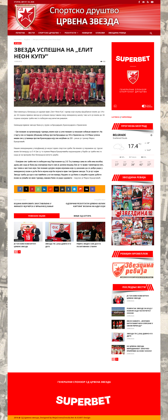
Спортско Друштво (48, 33)
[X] (26, 189)
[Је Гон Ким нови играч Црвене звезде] (28, 232)
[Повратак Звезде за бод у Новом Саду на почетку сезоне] (118, 311)
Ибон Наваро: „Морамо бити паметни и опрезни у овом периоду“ (140, 323)
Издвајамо (19, 240)
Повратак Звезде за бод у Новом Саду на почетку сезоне (139, 310)
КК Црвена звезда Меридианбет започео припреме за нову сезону (139, 348)
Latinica (115, 117)
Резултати (70, 33)
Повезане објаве (36, 216)
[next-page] (19, 251)
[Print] (62, 189)
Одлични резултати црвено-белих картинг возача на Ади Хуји (85, 205)
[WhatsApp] (38, 189)
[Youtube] (152, 2)
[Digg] (86, 189)
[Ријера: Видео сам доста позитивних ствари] (91, 232)
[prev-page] (15, 251)
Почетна (20, 33)
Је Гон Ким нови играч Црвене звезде (138, 297)
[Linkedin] (44, 189)
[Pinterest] (32, 189)
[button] (151, 33)
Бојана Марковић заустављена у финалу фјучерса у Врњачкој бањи (33, 205)
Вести (31, 33)
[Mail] (143, 2)
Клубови (100, 33)
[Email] (56, 189)
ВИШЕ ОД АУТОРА (82, 216)
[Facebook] (139, 2)
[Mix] (80, 189)
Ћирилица (126, 117)
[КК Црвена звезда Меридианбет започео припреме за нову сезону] (118, 349)
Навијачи (87, 33)
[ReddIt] (50, 189)
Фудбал (27, 39)
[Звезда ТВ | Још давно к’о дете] (59, 232)
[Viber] (92, 189)
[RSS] (148, 2)
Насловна (18, 39)
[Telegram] (74, 189)
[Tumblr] (68, 189)
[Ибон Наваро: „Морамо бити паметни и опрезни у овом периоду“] (118, 324)
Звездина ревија (117, 33)
